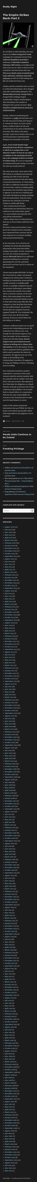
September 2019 (11, 745)
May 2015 (8, 883)
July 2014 (8, 910)
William (8, 421)
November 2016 (11, 835)
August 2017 (9, 812)
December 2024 (11, 580)
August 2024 (9, 591)
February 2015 (10, 891)
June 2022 (8, 657)
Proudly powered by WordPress (21, 1178)
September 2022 (11, 649)
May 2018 (8, 788)
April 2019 (8, 758)
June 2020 (8, 721)
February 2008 (10, 1086)
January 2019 (10, 766)
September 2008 (11, 1072)
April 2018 (8, 790)
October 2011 (9, 992)
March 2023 (9, 633)
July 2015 (8, 878)
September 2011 (11, 995)
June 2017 (8, 817)
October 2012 (10, 963)
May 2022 (8, 660)
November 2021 (11, 676)
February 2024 (10, 607)
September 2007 (11, 1099)
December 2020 (11, 705)
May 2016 (8, 851)
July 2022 (8, 655)
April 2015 (8, 886)
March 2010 (9, 1040)
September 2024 (11, 588)
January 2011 (9, 1016)
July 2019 (8, 750)
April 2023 (8, 631)
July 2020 (8, 718)
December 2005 (11, 1152)
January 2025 (10, 577)
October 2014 (10, 902)
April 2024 (9, 601)
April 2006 (9, 1141)
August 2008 (9, 1075)
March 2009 (9, 1062)
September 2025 (11, 556)
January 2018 (9, 798)
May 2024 (8, 599)
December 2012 (10, 958)
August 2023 (9, 623)
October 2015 (10, 870)
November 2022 (11, 644)
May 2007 (8, 1107)
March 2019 (9, 761)
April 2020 (9, 726)
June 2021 (8, 689)
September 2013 (11, 934)
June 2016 (8, 849)
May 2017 (8, 820)
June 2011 (8, 1003)
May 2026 (8, 535)
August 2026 (9, 527)
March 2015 (9, 889)
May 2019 (8, 756)
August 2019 (9, 748)
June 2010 (8, 1032)
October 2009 (10, 1048)
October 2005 (10, 1157)
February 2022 (10, 668)
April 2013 (8, 947)
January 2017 (9, 830)
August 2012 (9, 968)
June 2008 (8, 1080)
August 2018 (9, 780)
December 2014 (10, 897)
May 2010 (8, 1035)
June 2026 (8, 532)
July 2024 (8, 593)
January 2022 (10, 671)
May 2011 (8, 1006)
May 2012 (8, 976)
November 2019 (11, 740)
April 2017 (8, 822)
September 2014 (11, 905)
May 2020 (8, 724)
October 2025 (10, 554)
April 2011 (8, 1008)
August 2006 (9, 1131)
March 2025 (9, 572)
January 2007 (10, 1117)
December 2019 (10, 737)
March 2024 (9, 604)
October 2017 (10, 806)
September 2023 (11, 620)
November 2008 (11, 1067)
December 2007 (10, 1091)
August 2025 (9, 559)
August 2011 (9, 998)
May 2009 (8, 1059)
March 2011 (9, 1011)
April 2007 (8, 1109)
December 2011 (10, 987)
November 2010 (11, 1019)
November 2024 (11, 583)
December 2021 (10, 673)
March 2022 (9, 665)
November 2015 (11, 867)
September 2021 (11, 681)
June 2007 (8, 1104)
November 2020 (11, 708)
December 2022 (11, 641)
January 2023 (10, 639)
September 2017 (11, 809)
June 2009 (8, 1056)
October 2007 (10, 1096)
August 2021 (9, 684)
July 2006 (8, 1133)
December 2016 (10, 833)
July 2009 (8, 1054)
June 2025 (8, 564)
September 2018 (11, 777)
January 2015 (9, 894)
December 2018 (10, 769)
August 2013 (9, 937)
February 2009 (10, 1064)
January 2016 (10, 862)
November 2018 (11, 772)
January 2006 (10, 1149)
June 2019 (8, 753)
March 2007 (9, 1112)
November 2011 (10, 990)
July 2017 (8, 814)
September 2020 (11, 713)
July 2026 (8, 530)
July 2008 (8, 1078)
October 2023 (10, 617)
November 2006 (11, 1123)
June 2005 (8, 1168)
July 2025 (8, 561)
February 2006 (10, 1147)
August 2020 (9, 716)
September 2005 (11, 1160)
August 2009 (9, 1051)
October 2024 (10, 585)
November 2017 (10, 804)
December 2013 (10, 926)
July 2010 (8, 1030)
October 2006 (10, 1125)
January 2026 (10, 546)
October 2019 (10, 742)
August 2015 (9, 875)
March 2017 (9, 825)
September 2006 (11, 1128)
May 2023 (8, 628)
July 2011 (8, 1000)
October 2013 (10, 931)
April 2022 (9, 663)
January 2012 (9, 984)
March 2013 (9, 950)
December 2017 (10, 801)
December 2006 (11, 1120)
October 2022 (10, 647)
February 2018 (10, 796)
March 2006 (9, 1144)
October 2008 (10, 1070)
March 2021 (9, 697)
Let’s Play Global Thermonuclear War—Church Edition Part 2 (19, 481)
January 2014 (9, 923)
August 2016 (9, 843)
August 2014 (9, 907)
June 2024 (8, 596)
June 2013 (8, 942)
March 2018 (9, 793)
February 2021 (10, 700)
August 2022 (9, 652)
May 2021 (8, 692)
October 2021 (10, 679)
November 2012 (11, 961)
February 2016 (10, 859)
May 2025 (8, 567)
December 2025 (11, 548)
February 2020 (10, 732)
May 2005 (8, 1171)
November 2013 (10, 929)
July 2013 (8, 939)
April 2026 (9, 538)
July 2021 (8, 687)
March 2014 (9, 918)
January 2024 (10, 609)
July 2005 (8, 1165)
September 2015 (11, 873)
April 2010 (8, 1038)
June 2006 (8, 1136)
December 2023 (10, 612)
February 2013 (10, 953)
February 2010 (10, 1043)
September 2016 (11, 841)
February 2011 (10, 1014)
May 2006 (8, 1139)
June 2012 (8, 974)
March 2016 (9, 857)
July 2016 (8, 846)
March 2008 (9, 1083)
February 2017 (10, 828)
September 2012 (11, 966)
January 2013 (9, 955)
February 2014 (10, 921)
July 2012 (8, 971)
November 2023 (11, 615)
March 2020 (9, 729)
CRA (22, 421)
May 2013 (8, 945)
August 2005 (9, 1163)
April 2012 (8, 979)
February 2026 (10, 543)
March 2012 (9, 982)
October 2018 (10, 774)
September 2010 (11, 1024)
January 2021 (9, 702)
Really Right (10, 6)
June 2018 (8, 785)
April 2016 (8, 854)
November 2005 (11, 1155)
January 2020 (10, 734)
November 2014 (11, 899)
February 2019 (10, 764)
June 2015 (8, 881)
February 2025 (10, 575)
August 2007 (9, 1101)
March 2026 (9, 540)
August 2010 (9, 1027)
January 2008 (10, 1088)
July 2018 (8, 782)
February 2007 (10, 1115)
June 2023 (8, 625)
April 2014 (8, 915)
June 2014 (8, 913)
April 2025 (9, 569)
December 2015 (10, 865)
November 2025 (11, 551)
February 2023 (10, 636)
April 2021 (8, 695)
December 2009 (11, 1046)
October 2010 (10, 1022)
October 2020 (10, 710)
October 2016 (10, 838)
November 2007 (11, 1094)
